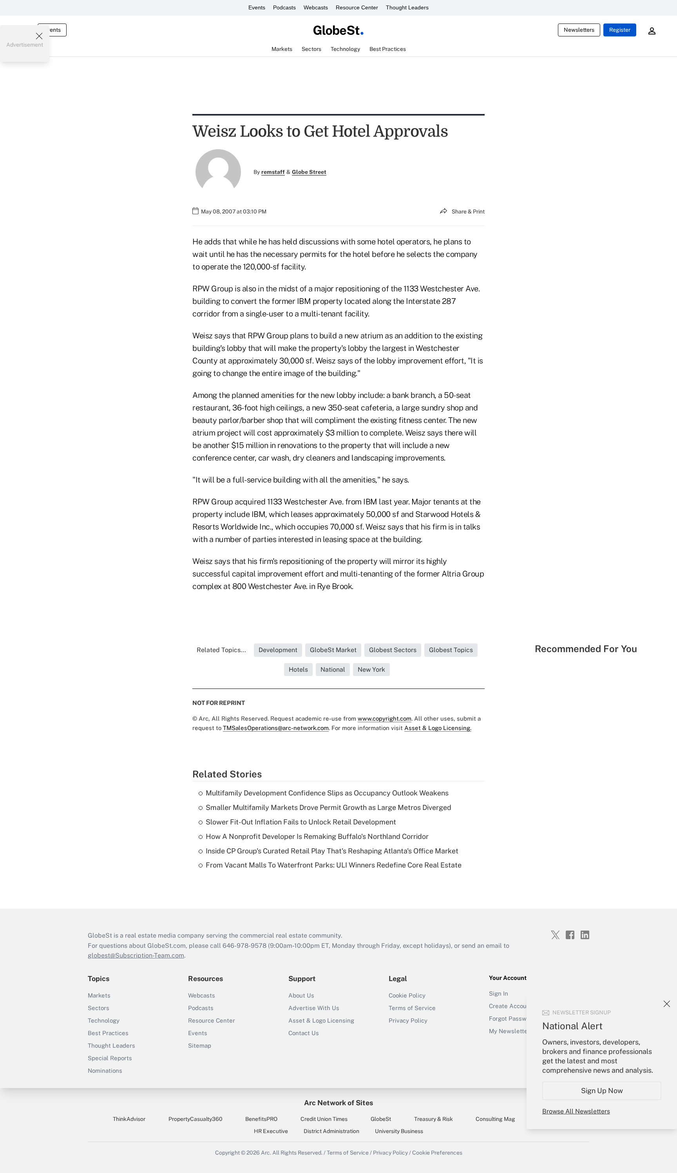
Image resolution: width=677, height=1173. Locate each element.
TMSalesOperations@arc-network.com (276, 728)
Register (619, 30)
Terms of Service (412, 1008)
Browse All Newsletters (576, 1111)
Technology (103, 1020)
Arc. (266, 1153)
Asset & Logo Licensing (321, 1020)
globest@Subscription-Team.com (136, 955)
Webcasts (316, 7)
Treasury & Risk (433, 1119)
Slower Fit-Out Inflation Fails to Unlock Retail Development (301, 822)
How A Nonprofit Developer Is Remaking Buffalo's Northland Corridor (317, 836)
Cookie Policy (407, 995)
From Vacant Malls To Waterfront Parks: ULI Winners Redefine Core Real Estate (334, 865)
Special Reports (110, 1058)
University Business (399, 1131)
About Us (301, 995)
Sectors (98, 1008)
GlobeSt (381, 1119)
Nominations (105, 1070)
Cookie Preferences (437, 1153)
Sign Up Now (602, 1090)
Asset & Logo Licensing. (437, 728)
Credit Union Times (324, 1119)
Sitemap (199, 1045)
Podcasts (284, 7)
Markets (99, 995)
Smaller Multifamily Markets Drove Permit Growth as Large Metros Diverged (328, 807)
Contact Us (303, 1033)
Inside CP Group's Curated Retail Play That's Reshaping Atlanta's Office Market (332, 851)
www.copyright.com (384, 718)
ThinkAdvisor (129, 1119)
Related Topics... (221, 650)
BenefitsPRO (261, 1119)
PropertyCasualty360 (195, 1119)
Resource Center (357, 7)
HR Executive (271, 1131)
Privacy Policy (408, 1020)
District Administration (331, 1131)
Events (256, 7)
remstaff (273, 172)
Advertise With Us (313, 1008)
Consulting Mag (495, 1119)
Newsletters (579, 30)
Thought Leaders (407, 7)
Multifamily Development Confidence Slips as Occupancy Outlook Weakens (327, 793)
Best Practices (108, 1033)
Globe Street (309, 172)
